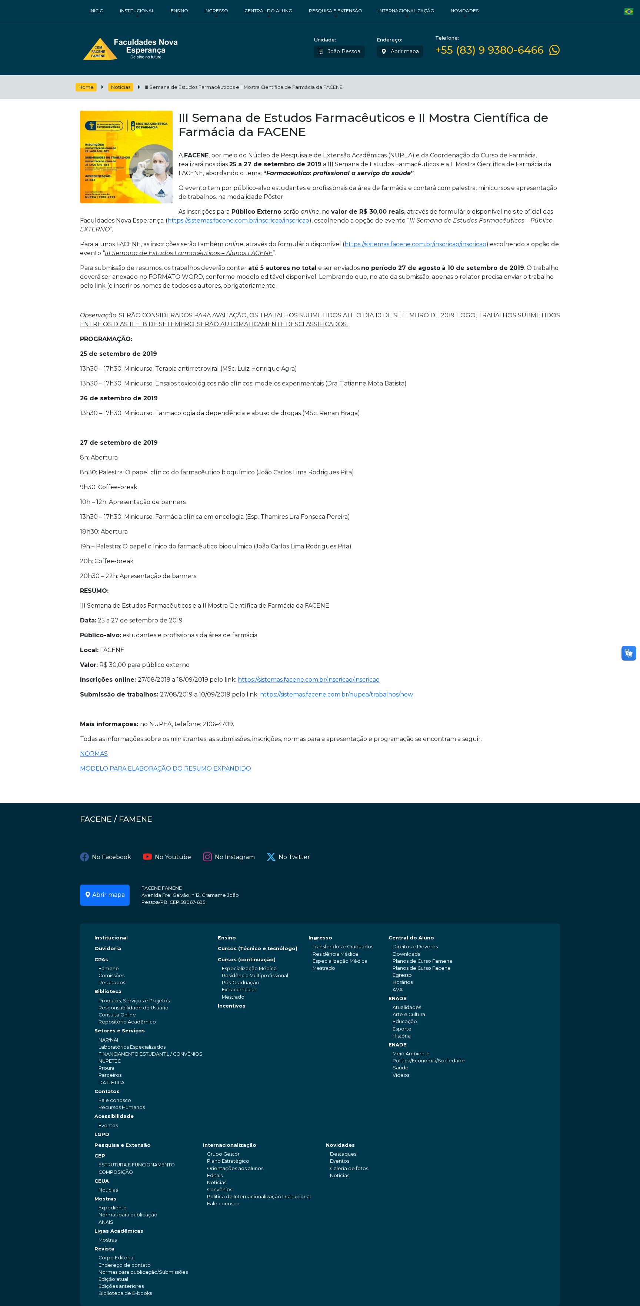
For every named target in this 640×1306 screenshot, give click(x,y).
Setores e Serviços (119, 1030)
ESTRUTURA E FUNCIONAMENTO (137, 1165)
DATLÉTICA (111, 1082)
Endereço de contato (125, 1265)
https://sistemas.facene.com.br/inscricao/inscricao (238, 220)
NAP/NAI (108, 1040)
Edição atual (113, 1279)
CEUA (101, 1181)
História (402, 1036)
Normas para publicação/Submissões (143, 1272)
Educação (405, 1021)
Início (97, 10)
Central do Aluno (268, 10)
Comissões (111, 975)
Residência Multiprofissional (255, 975)
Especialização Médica (249, 968)
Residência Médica (335, 954)
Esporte (402, 1029)
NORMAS (94, 753)
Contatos (107, 1091)
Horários (403, 982)
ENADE (398, 998)
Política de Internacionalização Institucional (259, 1196)
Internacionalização (406, 10)
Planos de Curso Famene (423, 961)
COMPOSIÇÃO (116, 1172)
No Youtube (173, 857)
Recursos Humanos (122, 1107)
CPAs (101, 959)
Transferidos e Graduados (343, 946)
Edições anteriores (121, 1286)
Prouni (106, 1068)
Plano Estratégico (228, 1161)
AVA (398, 989)
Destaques (343, 1154)
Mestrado (233, 997)
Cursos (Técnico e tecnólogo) (257, 948)
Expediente (113, 1207)
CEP (99, 1156)
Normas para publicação (128, 1215)
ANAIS (106, 1222)
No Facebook (111, 857)
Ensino (179, 10)
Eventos (108, 1125)
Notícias (120, 87)
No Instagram (235, 857)
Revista (104, 1249)
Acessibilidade (114, 1116)
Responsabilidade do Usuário (134, 1008)
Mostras (105, 1199)
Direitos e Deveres (415, 946)
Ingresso (216, 10)
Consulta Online (117, 1015)
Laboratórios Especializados (132, 1047)
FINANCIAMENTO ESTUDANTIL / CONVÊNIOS (151, 1054)
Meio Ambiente (411, 1053)
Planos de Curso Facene (422, 968)
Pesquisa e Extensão (335, 10)
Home (86, 87)
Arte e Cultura (409, 1014)
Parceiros (110, 1075)
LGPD (101, 1134)
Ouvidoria (107, 948)
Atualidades (407, 1007)
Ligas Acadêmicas (118, 1231)
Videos (401, 1075)
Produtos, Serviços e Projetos (134, 1000)
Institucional (137, 10)
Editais (215, 1175)
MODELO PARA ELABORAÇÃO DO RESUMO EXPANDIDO (165, 768)
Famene (109, 968)
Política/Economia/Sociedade (429, 1060)
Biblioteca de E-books (125, 1293)
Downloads (406, 954)
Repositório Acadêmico (127, 1022)
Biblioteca (107, 991)
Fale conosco (115, 1100)
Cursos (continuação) (247, 959)
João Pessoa (343, 51)
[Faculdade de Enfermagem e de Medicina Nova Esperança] (130, 47)
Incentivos (232, 1006)
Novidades (465, 10)
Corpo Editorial (116, 1257)
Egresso (402, 975)
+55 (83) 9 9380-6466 (489, 50)
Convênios (219, 1189)
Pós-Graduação (240, 982)
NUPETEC (110, 1061)
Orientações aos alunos (235, 1168)
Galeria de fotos (349, 1168)
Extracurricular (239, 989)
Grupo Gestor (223, 1154)
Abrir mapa (404, 51)
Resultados (112, 982)
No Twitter (294, 857)
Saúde (401, 1067)
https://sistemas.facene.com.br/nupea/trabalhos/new (336, 694)
